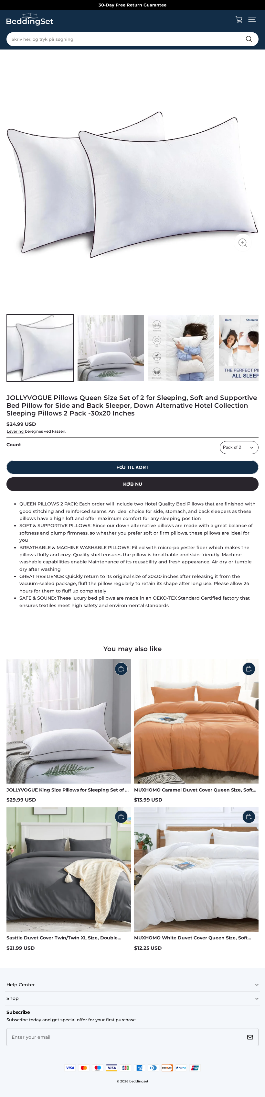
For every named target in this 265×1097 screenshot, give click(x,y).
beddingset (138, 1081)
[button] (252, 19)
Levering (16, 431)
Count (13, 445)
